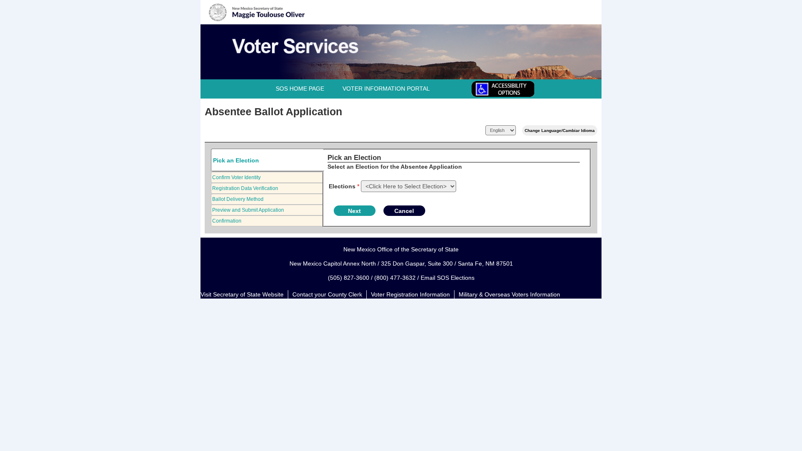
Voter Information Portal (386, 88)
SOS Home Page (300, 88)
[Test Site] (237, 29)
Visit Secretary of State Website (242, 294)
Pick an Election (236, 160)
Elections (342, 186)
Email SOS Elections (448, 277)
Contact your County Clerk (327, 294)
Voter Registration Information (410, 294)
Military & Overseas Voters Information (509, 294)
